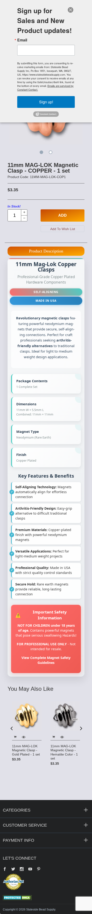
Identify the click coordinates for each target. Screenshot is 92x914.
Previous (11, 728)
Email (22, 40)
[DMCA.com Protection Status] (17, 897)
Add (62, 215)
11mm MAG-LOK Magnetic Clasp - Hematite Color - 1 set (64, 752)
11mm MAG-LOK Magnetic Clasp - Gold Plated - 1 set (26, 750)
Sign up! (46, 102)
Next (80, 728)
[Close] (70, 10)
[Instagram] (22, 869)
